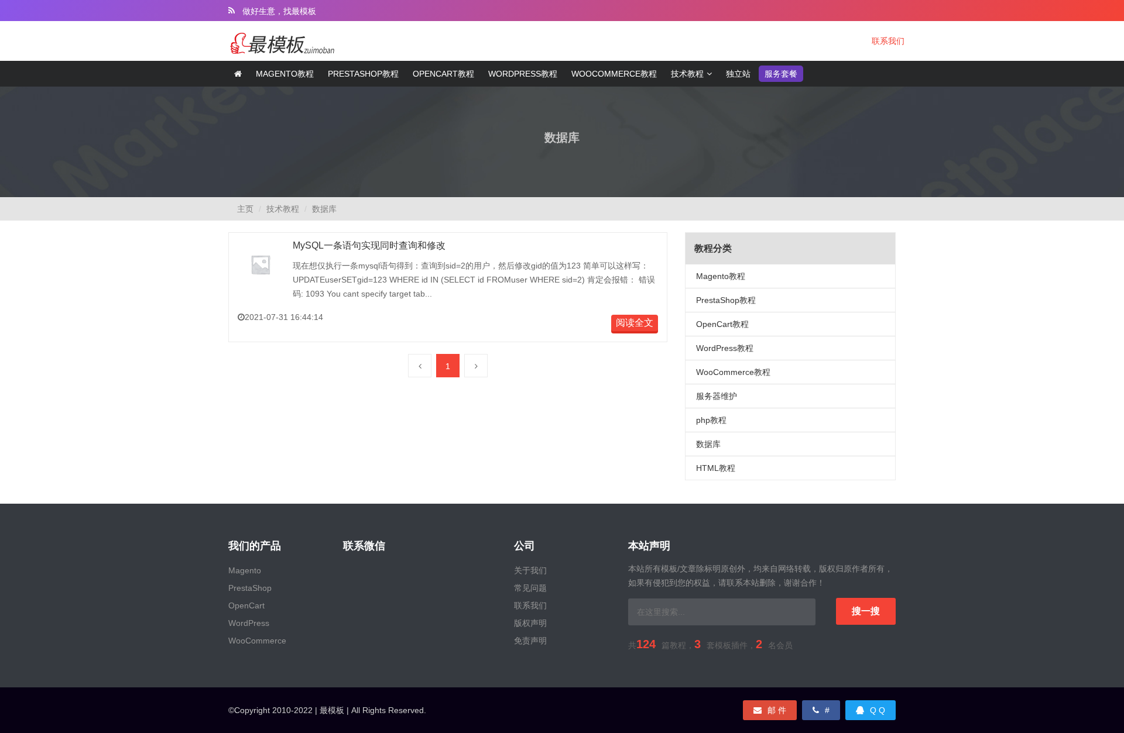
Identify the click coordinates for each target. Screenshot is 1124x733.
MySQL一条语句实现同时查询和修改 (369, 245)
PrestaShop (250, 588)
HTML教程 (715, 468)
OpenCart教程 (722, 324)
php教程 (711, 420)
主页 (245, 209)
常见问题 (530, 588)
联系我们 (888, 41)
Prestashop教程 (363, 73)
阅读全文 (634, 323)
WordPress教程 (724, 348)
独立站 (738, 73)
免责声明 (530, 640)
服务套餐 (781, 73)
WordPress (248, 623)
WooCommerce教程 (614, 73)
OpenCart (246, 605)
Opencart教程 (443, 73)
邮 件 (776, 710)
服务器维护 (716, 396)
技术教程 (687, 73)
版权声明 (530, 623)
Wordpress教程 (522, 73)
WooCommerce (257, 640)
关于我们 (530, 570)
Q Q (877, 710)
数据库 (324, 209)
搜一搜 (866, 611)
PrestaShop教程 (726, 300)
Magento (244, 570)
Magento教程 (285, 73)
